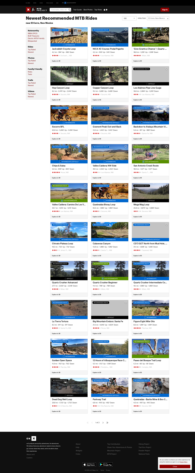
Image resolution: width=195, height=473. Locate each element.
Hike (41, 3)
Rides (30, 72)
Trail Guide (77, 10)
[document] (175, 463)
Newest (31, 52)
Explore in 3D (56, 61)
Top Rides (98, 10)
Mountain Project (113, 450)
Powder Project (144, 450)
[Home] (37, 9)
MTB (35, 3)
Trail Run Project (145, 447)
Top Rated (32, 49)
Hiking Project (144, 444)
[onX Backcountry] (69, 2)
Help (77, 447)
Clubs (78, 454)
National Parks (144, 454)
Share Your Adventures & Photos (119, 447)
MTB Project (111, 454)
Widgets (79, 450)
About (78, 444)
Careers (29, 458)
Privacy (108, 470)
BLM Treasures (33, 36)
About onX (31, 454)
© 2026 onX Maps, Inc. (92, 470)
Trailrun (49, 3)
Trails (30, 74)
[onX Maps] (31, 440)
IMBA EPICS (32, 33)
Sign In (165, 10)
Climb (28, 3)
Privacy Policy (183, 462)
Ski (57, 3)
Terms (102, 470)
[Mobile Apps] (105, 10)
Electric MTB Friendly (36, 38)
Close (175, 466)
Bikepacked (32, 41)
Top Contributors (113, 444)
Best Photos (88, 10)
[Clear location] (167, 18)
